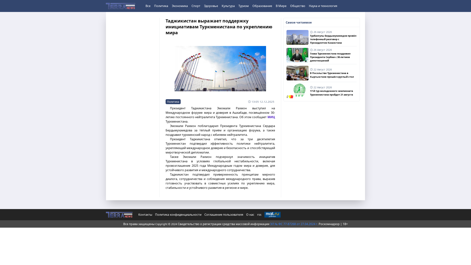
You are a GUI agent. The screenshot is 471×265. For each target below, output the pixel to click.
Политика (161, 6)
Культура (228, 6)
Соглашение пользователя (223, 215)
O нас (250, 215)
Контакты (145, 215)
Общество (297, 6)
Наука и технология (323, 6)
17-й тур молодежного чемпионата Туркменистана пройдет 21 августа (331, 92)
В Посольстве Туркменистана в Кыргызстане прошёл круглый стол (332, 74)
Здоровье (211, 6)
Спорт (196, 6)
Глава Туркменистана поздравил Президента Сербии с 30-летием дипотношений (330, 57)
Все (148, 6)
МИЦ (271, 117)
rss (259, 215)
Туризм (243, 6)
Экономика (180, 6)
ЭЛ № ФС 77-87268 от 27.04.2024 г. (294, 224)
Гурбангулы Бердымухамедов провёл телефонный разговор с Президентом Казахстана (333, 39)
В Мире (281, 6)
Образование (262, 6)
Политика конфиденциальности (178, 215)
